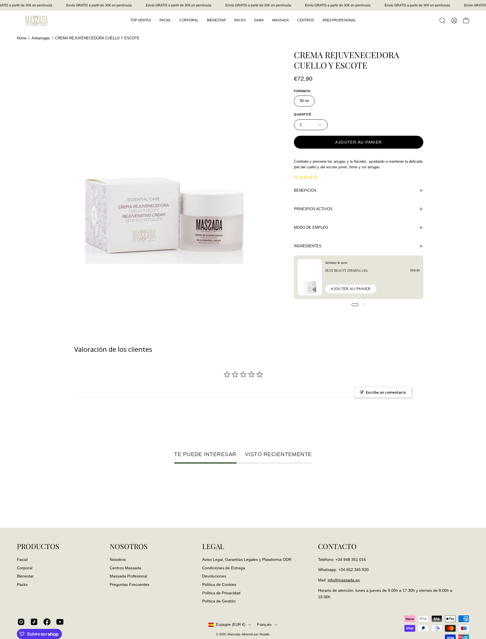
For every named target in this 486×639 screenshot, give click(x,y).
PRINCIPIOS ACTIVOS (313, 209)
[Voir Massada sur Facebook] (47, 622)
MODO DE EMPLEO (311, 227)
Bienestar (25, 576)
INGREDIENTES (307, 246)
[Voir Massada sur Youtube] (60, 622)
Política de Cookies (219, 584)
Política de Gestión (219, 601)
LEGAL (213, 546)
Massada (234, 634)
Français (264, 625)
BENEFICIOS (305, 190)
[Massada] (36, 20)
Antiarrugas (41, 38)
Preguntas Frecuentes (129, 584)
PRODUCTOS (38, 546)
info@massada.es (344, 580)
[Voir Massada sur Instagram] (21, 622)
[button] (442, 20)
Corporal (24, 567)
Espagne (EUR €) (231, 625)
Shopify (264, 634)
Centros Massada (125, 567)
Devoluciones (214, 576)
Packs (22, 584)
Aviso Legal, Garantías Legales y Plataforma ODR (246, 559)
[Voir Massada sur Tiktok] (34, 622)
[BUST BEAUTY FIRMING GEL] (310, 277)
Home (21, 38)
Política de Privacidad (221, 592)
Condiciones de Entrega (223, 567)
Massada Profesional (128, 576)
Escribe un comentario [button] (386, 392)
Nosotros (118, 559)
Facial (22, 559)
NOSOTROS (129, 546)
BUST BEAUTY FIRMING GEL (346, 270)
